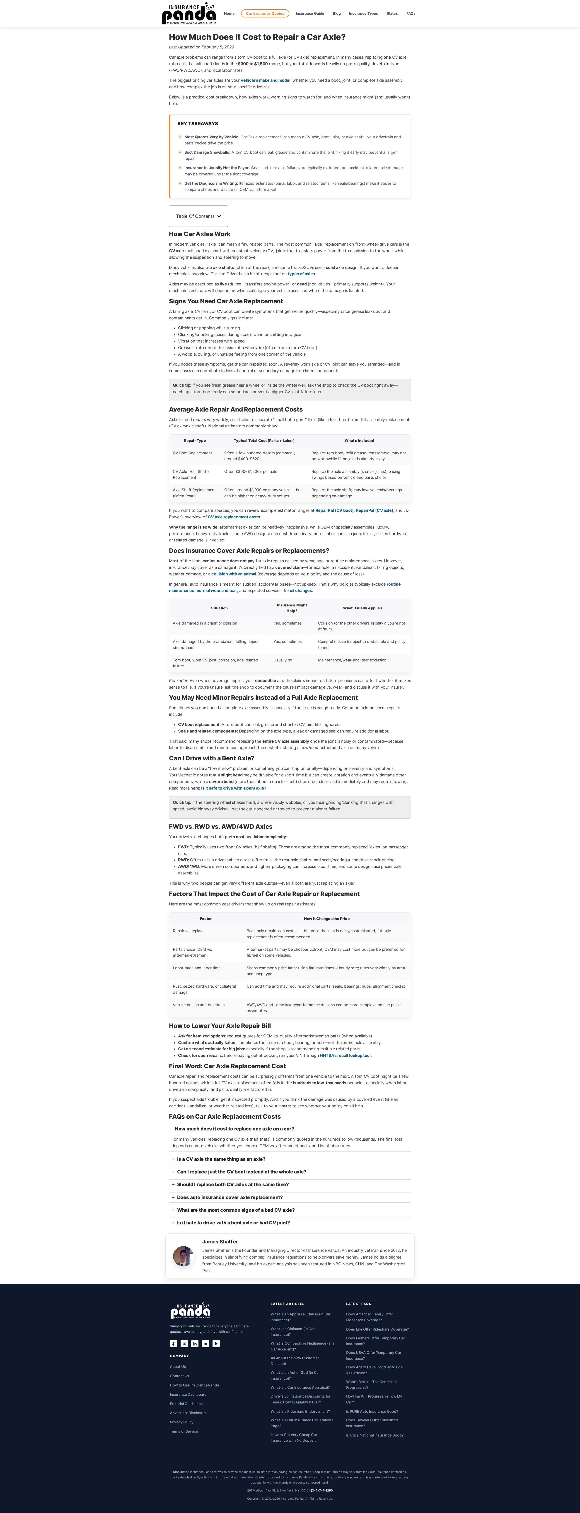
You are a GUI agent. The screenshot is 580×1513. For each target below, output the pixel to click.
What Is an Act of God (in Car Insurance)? (295, 1375)
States (392, 13)
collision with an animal (233, 574)
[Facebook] (173, 1343)
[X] (184, 1343)
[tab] (290, 1138)
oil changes (301, 590)
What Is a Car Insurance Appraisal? (300, 1387)
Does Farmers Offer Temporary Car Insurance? (375, 1341)
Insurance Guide (310, 13)
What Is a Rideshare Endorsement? (300, 1411)
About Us (178, 1366)
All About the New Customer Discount (295, 1361)
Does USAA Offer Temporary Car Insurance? (373, 1355)
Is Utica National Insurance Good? (375, 1435)
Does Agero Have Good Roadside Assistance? (374, 1370)
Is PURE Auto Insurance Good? (372, 1411)
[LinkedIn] (194, 1343)
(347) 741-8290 (322, 1490)
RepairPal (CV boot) (335, 510)
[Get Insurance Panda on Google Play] (216, 1343)
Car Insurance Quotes (265, 13)
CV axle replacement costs (234, 517)
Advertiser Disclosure (188, 1412)
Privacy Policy (181, 1422)
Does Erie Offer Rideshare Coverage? (377, 1329)
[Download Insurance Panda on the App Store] (205, 1343)
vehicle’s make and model (265, 80)
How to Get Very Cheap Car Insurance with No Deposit (294, 1437)
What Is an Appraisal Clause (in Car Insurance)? (300, 1317)
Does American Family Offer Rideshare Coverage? (369, 1317)
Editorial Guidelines (186, 1403)
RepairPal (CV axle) (374, 510)
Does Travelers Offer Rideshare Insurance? (372, 1423)
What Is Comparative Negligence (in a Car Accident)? (302, 1346)
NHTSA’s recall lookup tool (345, 1055)
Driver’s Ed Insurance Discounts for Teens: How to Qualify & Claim (301, 1399)
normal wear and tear (217, 590)
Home (229, 13)
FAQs (411, 13)
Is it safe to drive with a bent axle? (233, 788)
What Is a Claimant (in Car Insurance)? (292, 1331)
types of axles (301, 273)
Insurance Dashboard (188, 1394)
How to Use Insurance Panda (194, 1385)
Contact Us (179, 1376)
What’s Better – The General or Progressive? (371, 1384)
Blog (337, 13)
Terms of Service (184, 1431)
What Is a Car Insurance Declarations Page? (302, 1423)
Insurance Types (363, 13)
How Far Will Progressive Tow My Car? (374, 1399)
